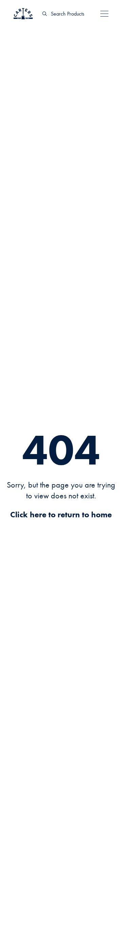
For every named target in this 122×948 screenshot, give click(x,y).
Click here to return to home (61, 514)
